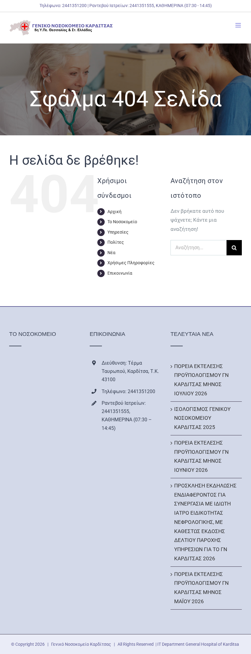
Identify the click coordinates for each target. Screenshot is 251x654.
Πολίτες (115, 242)
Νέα (111, 252)
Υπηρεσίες (118, 232)
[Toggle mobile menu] (238, 25)
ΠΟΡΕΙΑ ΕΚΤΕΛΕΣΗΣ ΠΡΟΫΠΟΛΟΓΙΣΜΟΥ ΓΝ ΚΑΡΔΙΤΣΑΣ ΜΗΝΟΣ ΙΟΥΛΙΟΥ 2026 (201, 380)
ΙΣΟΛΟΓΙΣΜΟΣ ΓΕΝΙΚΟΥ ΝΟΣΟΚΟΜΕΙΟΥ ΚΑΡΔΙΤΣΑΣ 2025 (202, 418)
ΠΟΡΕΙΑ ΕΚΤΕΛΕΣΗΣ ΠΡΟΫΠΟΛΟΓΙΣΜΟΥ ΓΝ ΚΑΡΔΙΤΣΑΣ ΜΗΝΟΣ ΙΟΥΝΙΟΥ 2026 (201, 456)
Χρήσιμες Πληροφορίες (131, 262)
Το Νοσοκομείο (122, 221)
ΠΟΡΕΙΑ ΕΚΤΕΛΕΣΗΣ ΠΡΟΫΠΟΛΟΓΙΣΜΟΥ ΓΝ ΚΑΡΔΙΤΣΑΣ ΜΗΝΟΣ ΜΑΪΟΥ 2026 (201, 587)
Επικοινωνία (119, 273)
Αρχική (114, 211)
